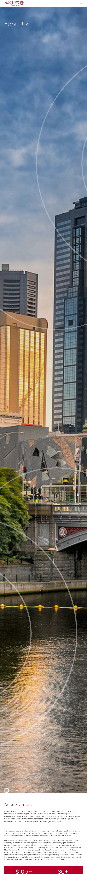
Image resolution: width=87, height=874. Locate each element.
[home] (14, 3)
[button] (80, 3)
